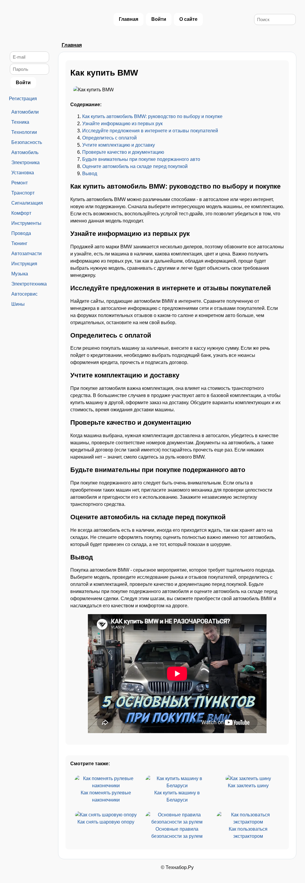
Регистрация (23, 98)
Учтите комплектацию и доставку (118, 145)
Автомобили (25, 112)
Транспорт (23, 192)
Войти (158, 19)
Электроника (25, 162)
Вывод (89, 173)
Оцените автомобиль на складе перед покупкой (135, 166)
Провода (21, 233)
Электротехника (29, 283)
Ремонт (19, 182)
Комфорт (21, 213)
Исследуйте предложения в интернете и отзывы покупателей (150, 130)
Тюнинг (19, 243)
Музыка (19, 273)
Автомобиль (24, 152)
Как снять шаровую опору (105, 821)
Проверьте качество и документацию (123, 152)
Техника (20, 122)
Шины (18, 304)
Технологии (24, 132)
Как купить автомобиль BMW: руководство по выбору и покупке (152, 116)
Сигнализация (27, 203)
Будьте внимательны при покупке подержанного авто (141, 159)
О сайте (188, 19)
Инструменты (26, 223)
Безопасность (26, 142)
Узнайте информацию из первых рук (122, 123)
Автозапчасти (26, 253)
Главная (128, 19)
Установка (22, 172)
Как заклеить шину (248, 785)
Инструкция (24, 263)
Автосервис (24, 294)
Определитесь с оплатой (109, 137)
